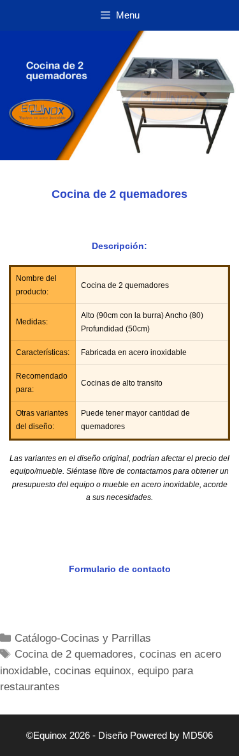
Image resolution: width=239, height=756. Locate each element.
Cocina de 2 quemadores (74, 654)
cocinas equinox (92, 671)
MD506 (197, 735)
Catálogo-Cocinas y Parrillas (83, 638)
